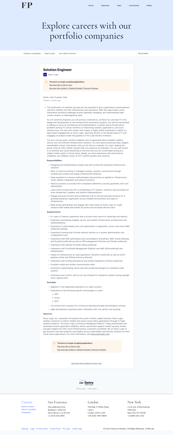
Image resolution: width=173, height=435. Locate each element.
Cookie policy (92, 389)
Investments (134, 5)
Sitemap (24, 428)
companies (32, 53)
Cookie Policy (55, 428)
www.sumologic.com (100, 334)
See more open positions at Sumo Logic (86, 363)
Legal (32, 428)
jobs (49, 53)
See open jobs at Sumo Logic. (60, 85)
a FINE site (149, 428)
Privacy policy (81, 389)
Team (119, 5)
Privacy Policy (42, 428)
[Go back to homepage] (26, 5)
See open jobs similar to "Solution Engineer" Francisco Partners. (74, 88)
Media (149, 5)
